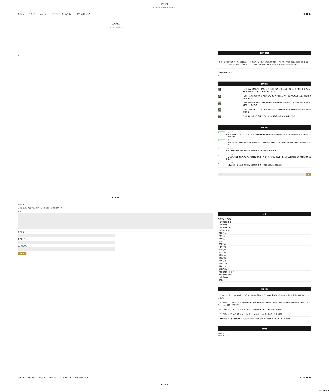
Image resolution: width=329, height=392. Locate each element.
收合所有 (228, 219)
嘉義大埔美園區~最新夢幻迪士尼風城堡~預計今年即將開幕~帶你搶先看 (251, 150)
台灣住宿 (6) (223, 277)
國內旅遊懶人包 (67, 14)
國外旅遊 (21, 14)
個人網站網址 (23, 246)
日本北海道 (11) (224, 227)
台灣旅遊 (43, 14)
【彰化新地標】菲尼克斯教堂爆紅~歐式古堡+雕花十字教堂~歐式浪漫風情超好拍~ (254, 165)
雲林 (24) (222, 255)
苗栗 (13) (222, 244)
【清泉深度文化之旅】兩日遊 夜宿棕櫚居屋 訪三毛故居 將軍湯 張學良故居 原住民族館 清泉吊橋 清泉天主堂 (271, 295)
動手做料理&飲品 (83, 14)
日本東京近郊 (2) (225, 222)
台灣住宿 (54, 14)
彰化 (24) (222, 252)
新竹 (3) (222, 241)
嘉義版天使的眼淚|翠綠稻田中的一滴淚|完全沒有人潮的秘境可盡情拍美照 (269, 116)
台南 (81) (222, 261)
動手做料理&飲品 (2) (226, 272)
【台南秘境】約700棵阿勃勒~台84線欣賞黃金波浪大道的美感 (252, 309)
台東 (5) (222, 236)
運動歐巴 (222, 319)
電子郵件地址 (23, 239)
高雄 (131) (223, 263)
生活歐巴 (222, 302)
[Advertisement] (115, 41)
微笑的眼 (164, 4)
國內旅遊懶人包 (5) (226, 274)
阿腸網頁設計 (324, 391)
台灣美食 (32, 14)
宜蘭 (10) (222, 233)
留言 (20, 211)
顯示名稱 (22, 232)
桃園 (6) (222, 238)
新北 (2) (222, 280)
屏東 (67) (222, 266)
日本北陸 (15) (224, 225)
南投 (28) (222, 250)
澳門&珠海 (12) (224, 230)
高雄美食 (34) (224, 269)
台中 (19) (222, 247)
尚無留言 (119, 27)
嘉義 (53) (222, 258)
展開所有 (221, 219)
